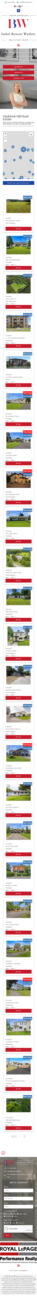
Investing (8, 1216)
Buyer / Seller (23, 1214)
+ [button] (5, 133)
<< (13, 1136)
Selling (14, 1214)
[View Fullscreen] (5, 140)
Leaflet (32, 178)
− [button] (5, 136)
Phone (6, 1195)
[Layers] (31, 134)
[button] (18, 45)
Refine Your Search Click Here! (18, 183)
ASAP (7, 1223)
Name (6, 1187)
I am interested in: (10, 1211)
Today (13, 1223)
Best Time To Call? (11, 1220)
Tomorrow (21, 1223)
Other (15, 1216)
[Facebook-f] (18, 10)
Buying (7, 1214)
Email (6, 1203)
